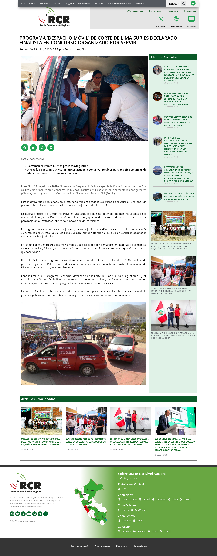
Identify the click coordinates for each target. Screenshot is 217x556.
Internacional (84, 3)
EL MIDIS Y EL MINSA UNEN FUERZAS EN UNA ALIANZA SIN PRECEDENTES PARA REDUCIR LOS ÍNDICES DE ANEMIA (173, 335)
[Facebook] (12, 513)
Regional (70, 3)
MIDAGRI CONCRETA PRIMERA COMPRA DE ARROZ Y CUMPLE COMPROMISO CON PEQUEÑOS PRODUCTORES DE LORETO (171, 246)
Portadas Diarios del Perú (120, 3)
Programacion (155, 11)
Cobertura (173, 11)
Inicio (22, 3)
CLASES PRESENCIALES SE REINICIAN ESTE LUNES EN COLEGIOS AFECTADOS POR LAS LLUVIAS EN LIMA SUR (171, 291)
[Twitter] (17, 513)
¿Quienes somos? (135, 11)
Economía (45, 3)
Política (32, 3)
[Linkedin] (40, 513)
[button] (183, 3)
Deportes (140, 3)
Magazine (99, 3)
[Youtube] (28, 513)
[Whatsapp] (34, 513)
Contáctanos (190, 11)
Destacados (72, 49)
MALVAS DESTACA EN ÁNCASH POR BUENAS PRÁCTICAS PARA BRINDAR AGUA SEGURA (179, 196)
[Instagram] (23, 513)
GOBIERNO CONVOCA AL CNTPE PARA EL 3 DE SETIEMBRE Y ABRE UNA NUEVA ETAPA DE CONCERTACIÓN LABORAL (177, 99)
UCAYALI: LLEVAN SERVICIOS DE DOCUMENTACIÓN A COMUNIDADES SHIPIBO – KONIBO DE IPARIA (178, 121)
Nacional (58, 3)
